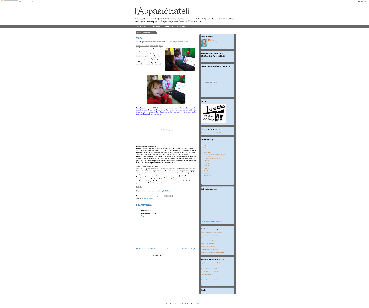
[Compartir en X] (169, 196)
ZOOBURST (207, 166)
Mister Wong (204, 283)
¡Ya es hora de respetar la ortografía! (210, 235)
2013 (204, 148)
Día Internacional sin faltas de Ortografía (211, 232)
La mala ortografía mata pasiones (209, 241)
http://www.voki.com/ (181, 42)
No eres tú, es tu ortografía (208, 246)
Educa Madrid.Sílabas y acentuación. (210, 277)
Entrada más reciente (145, 248)
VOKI (205, 178)
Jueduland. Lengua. (206, 274)
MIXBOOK (207, 161)
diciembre (207, 150)
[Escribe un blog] (167, 196)
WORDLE (206, 173)
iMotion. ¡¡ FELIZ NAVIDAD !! (212, 158)
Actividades (141, 26)
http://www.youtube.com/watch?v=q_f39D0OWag (153, 191)
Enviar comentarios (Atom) (171, 255)
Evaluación (181, 26)
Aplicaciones (155, 26)
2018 (204, 143)
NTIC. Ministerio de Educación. (209, 268)
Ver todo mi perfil (212, 43)
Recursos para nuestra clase (208, 265)
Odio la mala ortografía (207, 238)
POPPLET (206, 168)
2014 (204, 145)
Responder (144, 216)
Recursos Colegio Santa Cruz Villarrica (211, 280)
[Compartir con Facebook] (170, 196)
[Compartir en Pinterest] (172, 196)
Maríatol (212, 40)
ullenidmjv (219, 221)
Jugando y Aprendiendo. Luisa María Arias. (212, 263)
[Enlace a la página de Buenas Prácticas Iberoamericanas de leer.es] (214, 60)
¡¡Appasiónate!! (162, 11)
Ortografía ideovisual (207, 221)
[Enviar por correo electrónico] (165, 196)
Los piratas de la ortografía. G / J (209, 271)
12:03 (149, 210)
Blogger (200, 304)
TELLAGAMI (207, 175)
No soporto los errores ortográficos (210, 249)
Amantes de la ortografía (207, 243)
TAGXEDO (207, 170)
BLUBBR (206, 163)
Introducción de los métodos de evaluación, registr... (215, 155)
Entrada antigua (189, 248)
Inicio (168, 248)
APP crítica (169, 26)
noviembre (207, 181)
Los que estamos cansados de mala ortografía (212, 252)
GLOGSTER (207, 152)
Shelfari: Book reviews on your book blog (212, 133)
